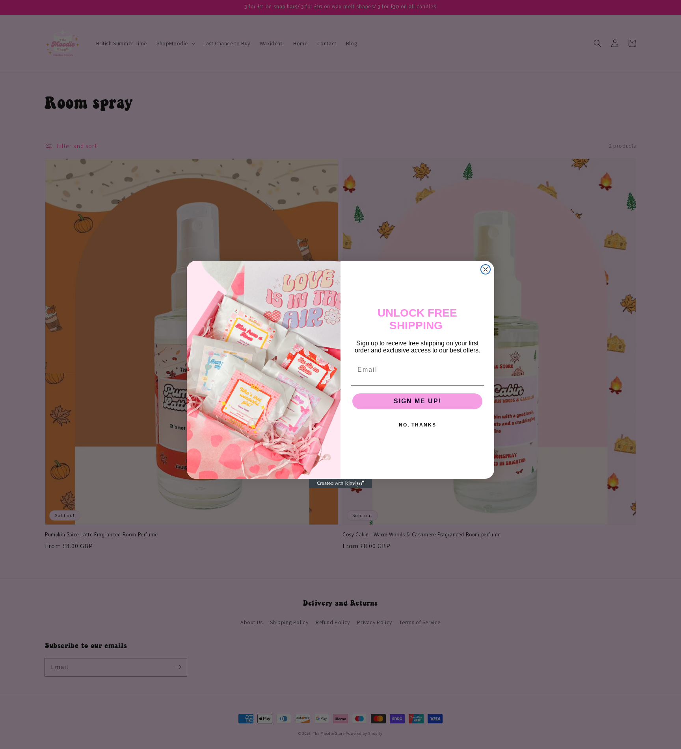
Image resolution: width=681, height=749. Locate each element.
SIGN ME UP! (417, 401)
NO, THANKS (417, 425)
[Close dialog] (485, 269)
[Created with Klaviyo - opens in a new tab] (340, 483)
